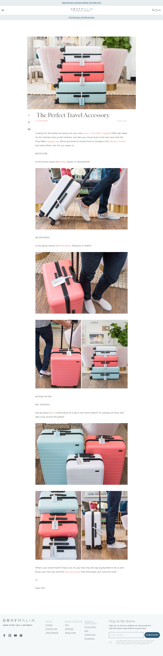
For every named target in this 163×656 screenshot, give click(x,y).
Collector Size (51, 629)
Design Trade (70, 633)
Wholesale (69, 629)
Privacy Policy (90, 627)
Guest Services (73, 621)
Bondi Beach (64, 246)
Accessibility (89, 638)
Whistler (61, 162)
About (49, 621)
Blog (86, 631)
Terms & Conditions (90, 622)
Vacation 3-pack (117, 141)
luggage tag (52, 141)
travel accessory (72, 572)
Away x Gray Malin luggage (96, 133)
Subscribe (152, 635)
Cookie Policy (90, 634)
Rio (53, 413)
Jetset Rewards (52, 633)
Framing (49, 625)
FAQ (67, 625)
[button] (5, 10)
